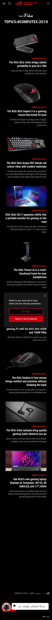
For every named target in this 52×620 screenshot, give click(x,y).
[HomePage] (47, 593)
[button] (48, 3)
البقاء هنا (26, 311)
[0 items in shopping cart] (4, 3)
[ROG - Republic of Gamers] (26, 3)
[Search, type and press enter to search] (9, 3)
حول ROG (46, 616)
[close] (45, 295)
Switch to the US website (26, 319)
